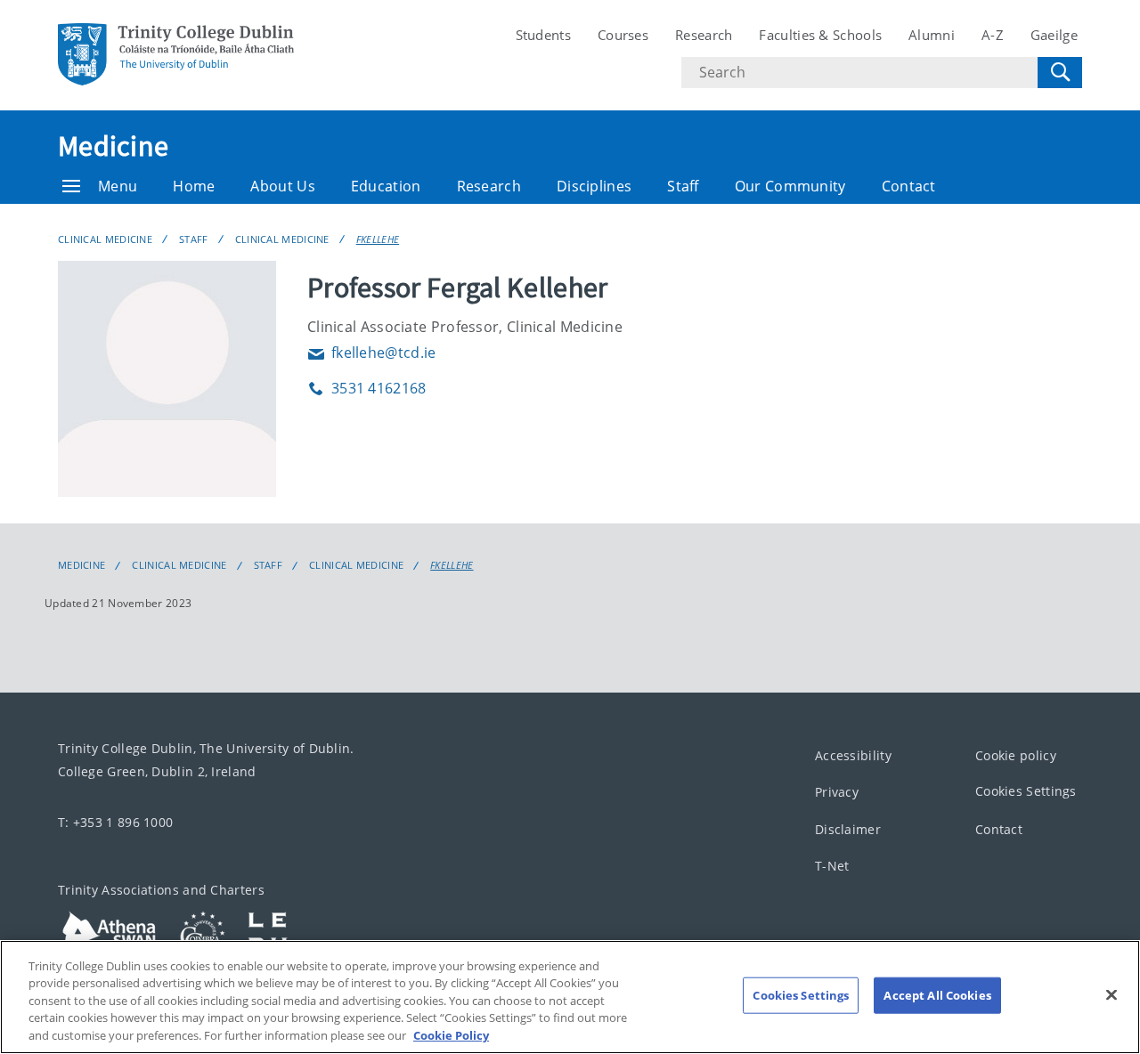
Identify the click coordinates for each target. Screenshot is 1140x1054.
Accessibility (853, 755)
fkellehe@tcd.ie (371, 352)
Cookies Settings (1026, 790)
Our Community (790, 186)
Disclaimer (848, 829)
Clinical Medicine (105, 239)
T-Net (832, 865)
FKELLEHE (377, 239)
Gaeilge (1054, 35)
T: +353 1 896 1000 (115, 822)
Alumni (931, 35)
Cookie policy (1015, 755)
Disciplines (594, 186)
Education (386, 186)
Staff (683, 186)
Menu (117, 186)
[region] (570, 997)
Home (194, 186)
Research (703, 35)
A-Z (992, 35)
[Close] (1111, 995)
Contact (909, 186)
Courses (623, 35)
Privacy (837, 791)
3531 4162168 (367, 388)
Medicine (113, 146)
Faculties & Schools (820, 35)
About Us (282, 186)
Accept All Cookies (937, 995)
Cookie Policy (451, 1035)
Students (543, 35)
